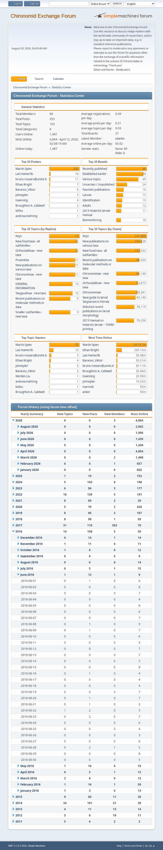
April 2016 (27, 772)
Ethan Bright (23, 184)
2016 (18, 531)
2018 (18, 519)
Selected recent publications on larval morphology (96, 311)
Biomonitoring (92, 220)
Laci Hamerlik (24, 174)
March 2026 (28, 457)
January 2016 (29, 791)
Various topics (92, 179)
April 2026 (27, 451)
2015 (18, 797)
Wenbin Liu (22, 376)
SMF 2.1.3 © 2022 (17, 845)
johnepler (21, 195)
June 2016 (27, 575)
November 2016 (31, 544)
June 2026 (27, 439)
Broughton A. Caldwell (30, 205)
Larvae (87, 195)
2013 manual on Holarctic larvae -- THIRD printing (98, 325)
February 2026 (30, 464)
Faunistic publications (96, 189)
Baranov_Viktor (25, 189)
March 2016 (28, 778)
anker (86, 392)
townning (21, 200)
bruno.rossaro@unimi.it (31, 179)
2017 (18, 525)
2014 (18, 803)
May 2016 (27, 766)
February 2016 (30, 784)
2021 (18, 501)
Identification (91, 200)
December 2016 (31, 538)
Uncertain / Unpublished (98, 184)
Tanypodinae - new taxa (30, 293)
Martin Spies (23, 169)
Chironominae (92, 292)
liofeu (19, 211)
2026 (18, 420)
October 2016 (29, 550)
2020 (18, 507)
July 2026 (26, 433)
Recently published (95, 169)
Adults (87, 205)
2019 (18, 513)
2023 (18, 488)
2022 (18, 494)
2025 (18, 476)
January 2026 (29, 470)
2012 (18, 815)
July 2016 (26, 568)
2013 (18, 809)
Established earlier (95, 174)
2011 (18, 821)
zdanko (120, 138)
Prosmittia (22, 260)
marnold (88, 387)
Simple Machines (36, 845)
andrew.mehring (26, 216)
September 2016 (31, 556)
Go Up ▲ (150, 845)
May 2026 (27, 445)
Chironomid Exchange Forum (43, 16)
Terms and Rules (133, 845)
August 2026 (29, 427)
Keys (18, 236)
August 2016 (29, 562)
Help (119, 845)
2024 (18, 482)
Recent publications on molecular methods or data (30, 303)
